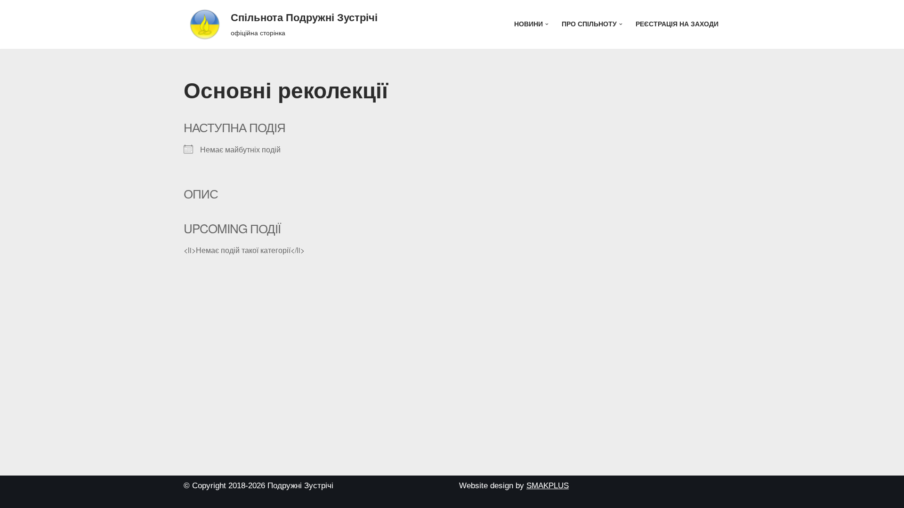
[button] (547, 24)
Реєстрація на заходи (677, 24)
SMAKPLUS (547, 485)
